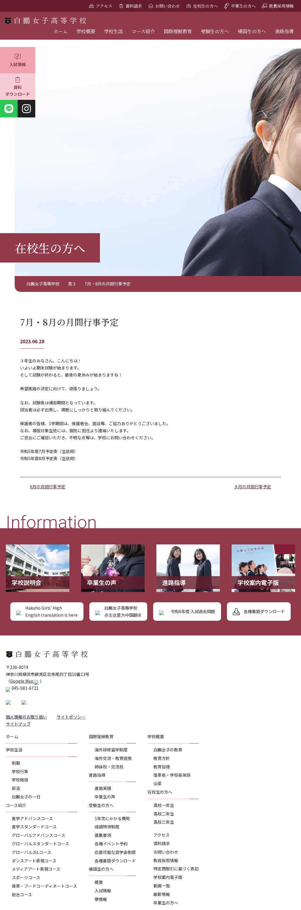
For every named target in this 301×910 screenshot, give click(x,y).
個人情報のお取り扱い (26, 717)
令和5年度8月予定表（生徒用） (49, 458)
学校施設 (20, 780)
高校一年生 (163, 805)
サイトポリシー (71, 717)
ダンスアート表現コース (34, 861)
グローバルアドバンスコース (38, 835)
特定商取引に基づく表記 (176, 869)
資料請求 (134, 6)
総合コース (22, 894)
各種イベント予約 (111, 844)
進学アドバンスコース (32, 818)
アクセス (104, 6)
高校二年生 (163, 814)
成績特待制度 (107, 827)
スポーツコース (26, 877)
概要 (99, 882)
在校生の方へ (205, 6)
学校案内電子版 (167, 877)
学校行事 (20, 771)
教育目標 (161, 767)
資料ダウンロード (17, 90)
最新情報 (161, 894)
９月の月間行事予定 (252, 487)
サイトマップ (18, 724)
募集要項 (103, 835)
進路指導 (284, 31)
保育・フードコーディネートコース (44, 886)
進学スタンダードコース (34, 827)
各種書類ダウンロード (115, 861)
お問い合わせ (167, 6)
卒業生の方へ (243, 6)
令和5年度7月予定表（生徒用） (49, 451)
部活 (16, 788)
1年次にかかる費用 (112, 818)
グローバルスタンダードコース (40, 844)
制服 (16, 763)
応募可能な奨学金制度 (115, 852)
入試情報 (17, 64)
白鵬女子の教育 (167, 750)
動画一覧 (161, 886)
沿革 (157, 783)
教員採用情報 (281, 6)
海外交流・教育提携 (113, 758)
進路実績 (103, 788)
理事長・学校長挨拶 (171, 775)
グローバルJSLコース (31, 852)
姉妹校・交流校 (109, 767)
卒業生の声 (105, 797)
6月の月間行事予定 (47, 487)
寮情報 (101, 899)
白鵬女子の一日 (26, 797)
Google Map (22, 681)
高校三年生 (163, 822)
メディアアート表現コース (36, 869)
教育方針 (161, 758)
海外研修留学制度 (111, 750)
